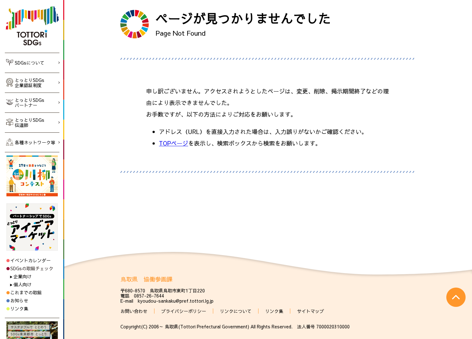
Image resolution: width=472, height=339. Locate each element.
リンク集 (19, 308)
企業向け (22, 276)
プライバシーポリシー (183, 311)
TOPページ (173, 143)
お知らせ (19, 300)
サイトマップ (310, 311)
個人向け (22, 284)
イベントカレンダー (30, 260)
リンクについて (235, 311)
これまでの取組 (26, 292)
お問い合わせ (133, 311)
